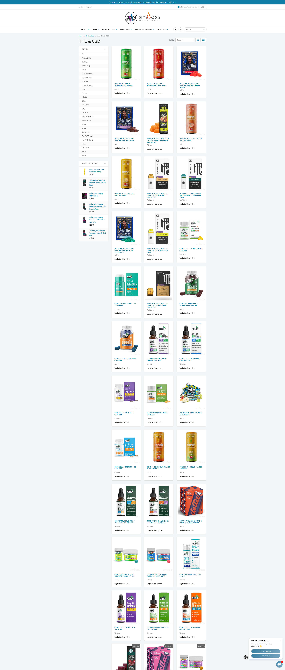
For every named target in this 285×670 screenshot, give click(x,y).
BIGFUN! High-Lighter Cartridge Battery (97, 170)
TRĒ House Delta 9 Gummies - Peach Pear (191, 414)
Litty (83, 109)
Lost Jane (85, 113)
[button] (279, 664)
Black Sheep (86, 66)
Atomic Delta (86, 58)
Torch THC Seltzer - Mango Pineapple (190, 468)
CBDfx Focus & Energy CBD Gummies (125, 359)
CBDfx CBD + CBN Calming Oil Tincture (189, 630)
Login (81, 7)
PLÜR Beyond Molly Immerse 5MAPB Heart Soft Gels (97, 220)
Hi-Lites (84, 93)
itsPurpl (84, 101)
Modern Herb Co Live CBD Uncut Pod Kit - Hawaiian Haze (157, 250)
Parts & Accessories (143, 29)
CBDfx (84, 70)
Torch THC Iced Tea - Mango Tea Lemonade (158, 468)
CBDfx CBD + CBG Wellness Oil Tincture (158, 630)
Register (89, 7)
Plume (84, 124)
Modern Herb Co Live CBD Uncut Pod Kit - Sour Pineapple (157, 195)
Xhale (84, 152)
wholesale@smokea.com (188, 7)
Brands (85, 49)
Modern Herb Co (88, 116)
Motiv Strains (86, 120)
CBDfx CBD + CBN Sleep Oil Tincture (124, 630)
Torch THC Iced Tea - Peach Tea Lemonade (190, 139)
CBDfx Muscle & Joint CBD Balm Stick (125, 304)
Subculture (85, 132)
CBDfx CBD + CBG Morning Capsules (125, 468)
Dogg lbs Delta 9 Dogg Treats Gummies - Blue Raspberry (123, 250)
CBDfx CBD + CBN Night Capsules (123, 414)
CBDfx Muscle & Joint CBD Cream (190, 576)
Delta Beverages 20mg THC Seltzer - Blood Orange (190, 522)
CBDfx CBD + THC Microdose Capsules (191, 249)
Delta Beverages (87, 74)
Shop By (84, 29)
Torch (84, 144)
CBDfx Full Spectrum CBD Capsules (157, 414)
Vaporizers (125, 29)
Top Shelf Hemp (87, 140)
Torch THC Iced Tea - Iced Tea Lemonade (124, 194)
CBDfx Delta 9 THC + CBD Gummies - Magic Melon (124, 576)
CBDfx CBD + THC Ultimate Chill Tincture (190, 359)
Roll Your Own (108, 29)
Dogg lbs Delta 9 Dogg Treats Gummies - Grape (124, 139)
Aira (83, 54)
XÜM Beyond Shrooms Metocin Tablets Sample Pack (97, 182)
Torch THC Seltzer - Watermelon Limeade (123, 84)
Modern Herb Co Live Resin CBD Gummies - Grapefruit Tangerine (158, 140)
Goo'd (84, 89)
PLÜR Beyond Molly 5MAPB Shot (96, 195)
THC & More (161, 29)
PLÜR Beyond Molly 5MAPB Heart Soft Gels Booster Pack (97, 206)
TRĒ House (86, 148)
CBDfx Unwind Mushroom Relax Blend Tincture (158, 522)
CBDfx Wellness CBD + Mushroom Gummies (188, 304)
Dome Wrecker (87, 85)
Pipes (95, 29)
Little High (85, 105)
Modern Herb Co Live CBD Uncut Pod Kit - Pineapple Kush (190, 195)
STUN (84, 128)
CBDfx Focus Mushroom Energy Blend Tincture (124, 522)
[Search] (204, 29)
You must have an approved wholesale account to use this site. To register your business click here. (142, 2)
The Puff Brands (87, 136)
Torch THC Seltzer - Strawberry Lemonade (156, 84)
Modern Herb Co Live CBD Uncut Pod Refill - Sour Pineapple (157, 305)
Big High (85, 62)
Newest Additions (89, 164)
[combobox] (195, 29)
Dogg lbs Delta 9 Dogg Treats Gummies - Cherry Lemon (189, 85)
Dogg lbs (85, 81)
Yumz (84, 156)
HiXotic (84, 97)
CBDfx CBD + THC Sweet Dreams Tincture (156, 359)
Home (81, 36)
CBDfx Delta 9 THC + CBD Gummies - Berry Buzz (157, 576)
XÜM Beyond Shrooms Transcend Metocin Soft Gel (97, 233)
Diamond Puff (86, 77)
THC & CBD (90, 36)
